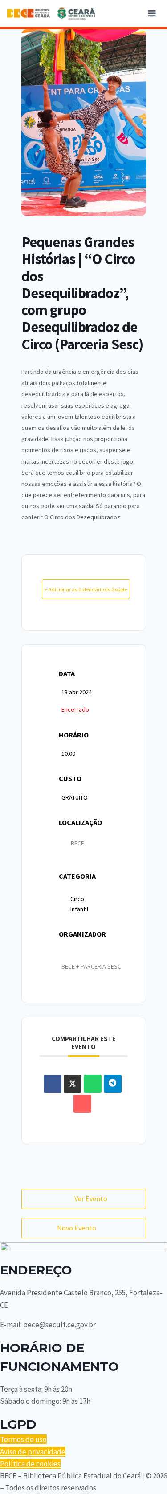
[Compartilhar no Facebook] (52, 1084)
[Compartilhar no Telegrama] (113, 1084)
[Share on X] (72, 1084)
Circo (77, 899)
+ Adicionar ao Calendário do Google (86, 589)
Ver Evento (90, 1198)
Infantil (79, 909)
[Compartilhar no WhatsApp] (93, 1084)
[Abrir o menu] (151, 13)
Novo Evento (76, 1227)
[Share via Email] (82, 1104)
